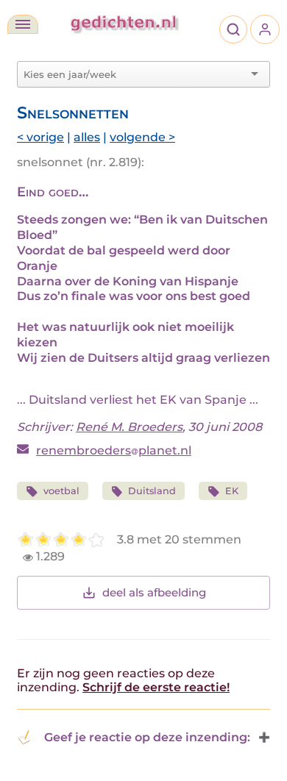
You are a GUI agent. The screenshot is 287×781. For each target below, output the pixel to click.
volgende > (142, 137)
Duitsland (152, 490)
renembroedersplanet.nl (113, 450)
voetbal (61, 490)
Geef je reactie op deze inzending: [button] (147, 737)
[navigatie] (22, 24)
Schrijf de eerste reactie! (156, 687)
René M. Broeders (129, 427)
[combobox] (135, 74)
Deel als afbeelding (154, 592)
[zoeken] (233, 29)
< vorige (40, 137)
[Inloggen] (265, 29)
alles (87, 137)
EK (231, 490)
